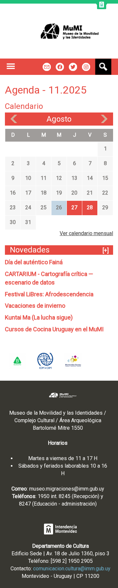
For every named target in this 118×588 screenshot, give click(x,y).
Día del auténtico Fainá (34, 262)
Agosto (59, 119)
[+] (106, 250)
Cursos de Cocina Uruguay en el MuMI (54, 329)
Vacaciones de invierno (35, 305)
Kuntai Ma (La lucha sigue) (39, 317)
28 (90, 207)
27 (74, 207)
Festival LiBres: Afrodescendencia (49, 294)
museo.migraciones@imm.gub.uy (66, 489)
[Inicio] (59, 31)
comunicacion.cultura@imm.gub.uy (71, 568)
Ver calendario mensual (86, 233)
